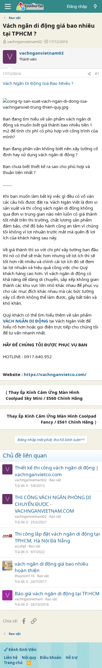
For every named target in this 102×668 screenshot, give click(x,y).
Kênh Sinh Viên (22, 649)
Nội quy (29, 657)
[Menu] (7, 6)
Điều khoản (50, 657)
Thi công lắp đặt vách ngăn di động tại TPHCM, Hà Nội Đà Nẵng (57, 537)
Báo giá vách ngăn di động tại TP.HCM (57, 593)
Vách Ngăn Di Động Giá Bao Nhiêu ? (38, 83)
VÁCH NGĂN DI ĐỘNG (25, 321)
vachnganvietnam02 (24, 41)
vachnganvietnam (29, 599)
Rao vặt (55, 480)
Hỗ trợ (72, 657)
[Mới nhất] (95, 6)
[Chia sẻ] (89, 74)
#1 (97, 73)
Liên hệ (11, 657)
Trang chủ (13, 662)
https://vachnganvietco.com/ (55, 374)
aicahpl (20, 546)
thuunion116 (25, 576)
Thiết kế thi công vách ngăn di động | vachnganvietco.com (56, 471)
